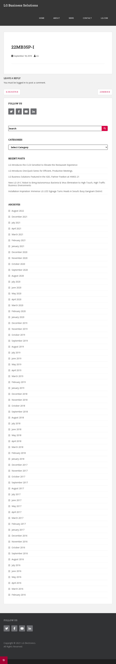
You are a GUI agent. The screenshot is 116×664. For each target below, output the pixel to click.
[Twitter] (11, 111)
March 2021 (17, 234)
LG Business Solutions (21, 5)
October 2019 (18, 334)
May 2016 (16, 577)
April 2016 (16, 582)
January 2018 (18, 458)
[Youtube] (26, 111)
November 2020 (19, 258)
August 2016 (18, 559)
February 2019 (19, 382)
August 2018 (18, 417)
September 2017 (20, 482)
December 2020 (19, 252)
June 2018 (16, 429)
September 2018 (20, 411)
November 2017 (19, 470)
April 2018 (16, 441)
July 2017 (16, 494)
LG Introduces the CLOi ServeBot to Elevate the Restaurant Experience (42, 164)
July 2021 (16, 222)
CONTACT (87, 18)
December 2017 (19, 464)
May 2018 (16, 435)
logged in (21, 82)
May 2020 (16, 293)
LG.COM (104, 18)
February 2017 (19, 523)
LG (37, 56)
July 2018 (16, 423)
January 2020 (18, 317)
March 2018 (17, 447)
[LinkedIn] (34, 111)
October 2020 (18, 263)
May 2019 (16, 364)
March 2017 (17, 517)
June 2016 (16, 571)
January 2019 (18, 388)
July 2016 (16, 565)
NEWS (71, 18)
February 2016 (19, 594)
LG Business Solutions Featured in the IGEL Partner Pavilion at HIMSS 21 (43, 176)
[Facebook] (19, 111)
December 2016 (19, 535)
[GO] (105, 128)
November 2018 (19, 399)
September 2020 (20, 269)
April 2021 (16, 228)
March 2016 (17, 588)
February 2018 (19, 453)
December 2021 (19, 216)
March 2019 (17, 376)
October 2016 (18, 547)
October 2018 (18, 405)
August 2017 (18, 488)
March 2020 (17, 305)
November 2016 (19, 541)
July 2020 (16, 281)
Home (41, 18)
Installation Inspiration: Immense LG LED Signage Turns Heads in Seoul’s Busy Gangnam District (55, 191)
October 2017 (18, 476)
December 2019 (19, 323)
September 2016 (20, 553)
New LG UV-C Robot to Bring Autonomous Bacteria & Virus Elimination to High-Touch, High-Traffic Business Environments (56, 184)
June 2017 (16, 500)
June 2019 (16, 358)
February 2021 (19, 240)
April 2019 (16, 370)
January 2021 (18, 246)
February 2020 (19, 311)
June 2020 (16, 287)
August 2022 (18, 210)
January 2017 (18, 529)
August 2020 (18, 275)
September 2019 (20, 340)
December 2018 (19, 393)
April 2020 (16, 299)
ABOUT (56, 18)
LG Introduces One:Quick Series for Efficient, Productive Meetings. (40, 170)
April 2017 (16, 512)
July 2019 (16, 352)
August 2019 (18, 346)
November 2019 (19, 328)
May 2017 (16, 506)
